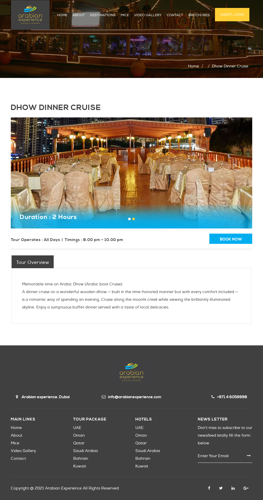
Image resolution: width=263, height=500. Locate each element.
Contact (18, 458)
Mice (15, 443)
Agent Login (232, 15)
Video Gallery (23, 450)
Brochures (199, 15)
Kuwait (79, 466)
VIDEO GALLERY (148, 15)
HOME (62, 15)
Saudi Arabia (85, 450)
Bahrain (80, 458)
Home (193, 66)
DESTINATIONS (103, 15)
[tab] (33, 261)
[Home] (30, 15)
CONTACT (175, 15)
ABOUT (78, 15)
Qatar (78, 443)
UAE (77, 427)
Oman (79, 435)
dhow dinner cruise (230, 66)
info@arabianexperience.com (134, 397)
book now (231, 239)
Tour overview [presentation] (32, 262)
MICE (125, 15)
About (16, 435)
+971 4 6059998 (232, 397)
